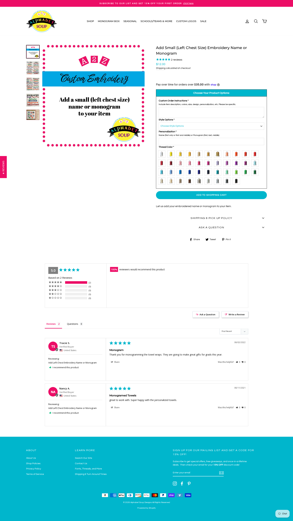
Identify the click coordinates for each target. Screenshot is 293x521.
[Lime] (237, 171)
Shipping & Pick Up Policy (211, 218)
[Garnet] (162, 162)
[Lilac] (228, 162)
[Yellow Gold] (190, 153)
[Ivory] (162, 180)
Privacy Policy (33, 469)
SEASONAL (130, 21)
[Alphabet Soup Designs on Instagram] (175, 483)
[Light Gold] (200, 153)
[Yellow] (181, 153)
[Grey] (218, 180)
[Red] (256, 153)
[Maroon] (172, 162)
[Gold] (209, 153)
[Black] (237, 180)
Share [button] (117, 362)
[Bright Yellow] (172, 153)
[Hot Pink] (190, 162)
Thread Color (166, 147)
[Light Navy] (200, 171)
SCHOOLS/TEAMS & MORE (156, 21)
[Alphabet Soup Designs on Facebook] (182, 483)
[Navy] (209, 171)
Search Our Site (83, 458)
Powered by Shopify (146, 508)
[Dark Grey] (228, 180)
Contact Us (81, 463)
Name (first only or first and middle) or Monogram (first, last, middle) (189, 135)
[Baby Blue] (256, 162)
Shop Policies (33, 463)
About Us (31, 458)
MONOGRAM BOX (109, 21)
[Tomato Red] (246, 153)
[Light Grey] (209, 180)
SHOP (90, 21)
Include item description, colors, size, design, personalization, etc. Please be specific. (197, 104)
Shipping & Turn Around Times (91, 474)
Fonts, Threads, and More (88, 469)
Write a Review (237, 314)
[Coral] (228, 153)
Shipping (160, 68)
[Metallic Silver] (200, 180)
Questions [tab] (72, 323)
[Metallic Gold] (218, 153)
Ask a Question (207, 314)
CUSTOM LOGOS (186, 21)
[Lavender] (218, 162)
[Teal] (218, 171)
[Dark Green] (256, 171)
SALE (203, 21)
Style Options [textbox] (166, 120)
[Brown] (190, 180)
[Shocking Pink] (200, 162)
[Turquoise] (181, 171)
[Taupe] (181, 180)
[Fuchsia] (209, 162)
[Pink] (181, 162)
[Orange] (237, 153)
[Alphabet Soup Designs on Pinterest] (189, 483)
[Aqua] (162, 171)
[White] (162, 153)
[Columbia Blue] (172, 171)
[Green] (246, 171)
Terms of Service (35, 474)
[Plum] (246, 162)
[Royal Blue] (190, 171)
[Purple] (237, 162)
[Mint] (228, 171)
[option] (146, 3)
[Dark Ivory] (172, 180)
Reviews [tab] (51, 323)
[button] (238, 362)
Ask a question (211, 227)
